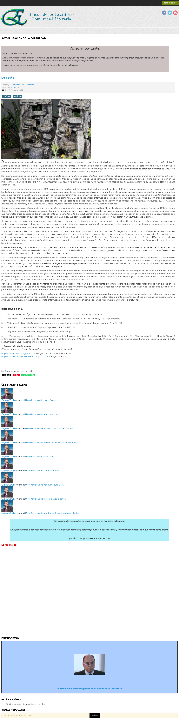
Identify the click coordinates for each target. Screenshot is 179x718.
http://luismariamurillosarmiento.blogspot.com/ (25, 356)
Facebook (164, 12)
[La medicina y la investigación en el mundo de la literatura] (89, 665)
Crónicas (15, 87)
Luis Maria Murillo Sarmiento (24, 85)
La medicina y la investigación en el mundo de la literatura (89, 688)
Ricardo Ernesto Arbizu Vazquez (59, 443)
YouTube (175, 12)
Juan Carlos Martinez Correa (58, 428)
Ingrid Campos (50, 400)
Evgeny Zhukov (9, 400)
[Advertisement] (89, 592)
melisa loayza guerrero (55, 499)
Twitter (170, 12)
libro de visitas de (34, 400)
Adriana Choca (51, 414)
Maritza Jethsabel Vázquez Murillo (61, 513)
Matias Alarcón (51, 471)
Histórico (6, 96)
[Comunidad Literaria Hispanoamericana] (38, 17)
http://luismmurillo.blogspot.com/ (18, 354)
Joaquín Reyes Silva (53, 485)
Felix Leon (48, 457)
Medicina (18, 96)
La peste (7, 77)
